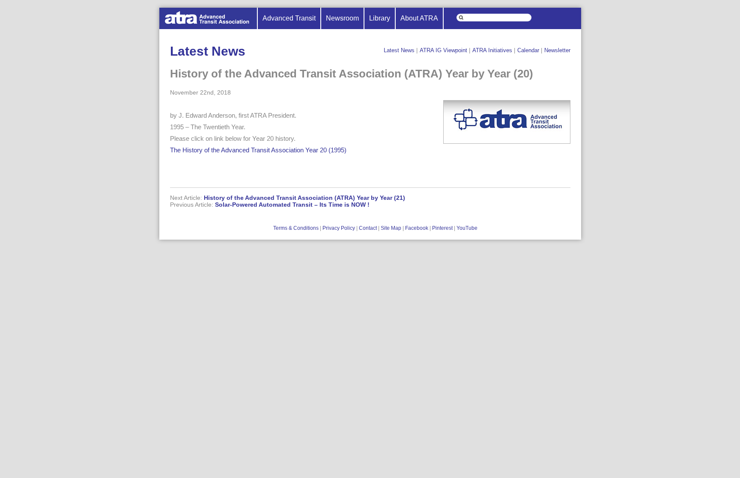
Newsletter (557, 50)
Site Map (391, 228)
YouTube (467, 228)
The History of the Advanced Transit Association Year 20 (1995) (258, 150)
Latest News (399, 50)
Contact (368, 228)
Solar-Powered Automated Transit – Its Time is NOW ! (292, 204)
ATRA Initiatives (492, 50)
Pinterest (442, 228)
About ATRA (419, 18)
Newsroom (342, 18)
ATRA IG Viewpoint (443, 50)
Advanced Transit (289, 18)
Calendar (528, 50)
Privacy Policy (338, 228)
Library (379, 18)
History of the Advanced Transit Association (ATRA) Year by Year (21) (304, 197)
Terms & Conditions (296, 228)
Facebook (416, 228)
